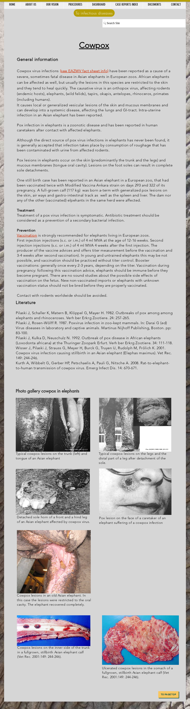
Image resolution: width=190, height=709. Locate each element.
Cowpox (94, 45)
